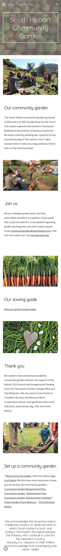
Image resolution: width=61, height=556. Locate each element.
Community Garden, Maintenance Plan (25, 493)
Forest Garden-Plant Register (20, 502)
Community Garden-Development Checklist (27, 497)
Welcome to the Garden (18, 475)
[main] (30, 27)
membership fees (39, 235)
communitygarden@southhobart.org (31, 230)
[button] (4, 4)
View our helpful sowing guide (20, 309)
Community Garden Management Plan (24, 489)
